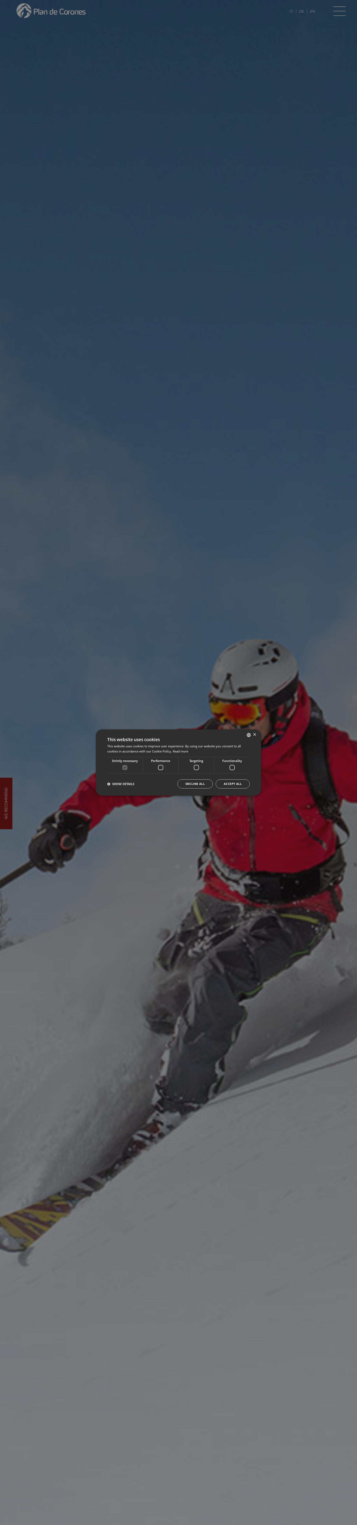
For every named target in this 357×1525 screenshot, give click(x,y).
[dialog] (178, 762)
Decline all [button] (195, 784)
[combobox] (249, 735)
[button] (120, 784)
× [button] (254, 734)
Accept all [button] (233, 784)
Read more (180, 751)
